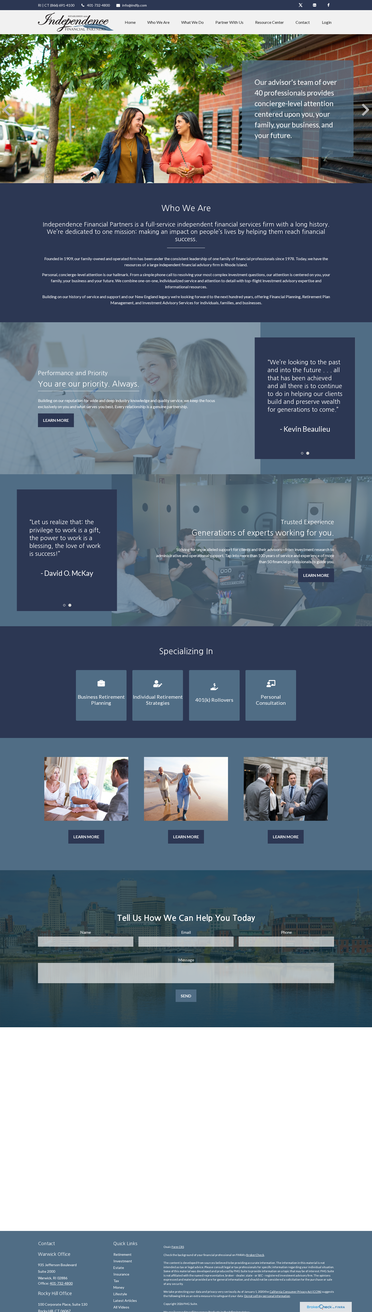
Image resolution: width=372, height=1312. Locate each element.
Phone (286, 932)
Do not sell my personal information (267, 1296)
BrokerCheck (255, 1255)
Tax (116, 1281)
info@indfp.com (134, 5)
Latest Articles (125, 1300)
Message (186, 959)
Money (118, 1287)
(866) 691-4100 (62, 5)
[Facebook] (328, 5)
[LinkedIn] (314, 5)
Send (186, 995)
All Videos (121, 1307)
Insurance (121, 1274)
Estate (118, 1267)
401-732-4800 (98, 5)
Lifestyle (120, 1294)
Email (186, 932)
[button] (130, 22)
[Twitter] (300, 5)
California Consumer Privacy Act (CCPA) (295, 1291)
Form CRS (178, 1246)
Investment (122, 1261)
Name (85, 932)
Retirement (122, 1254)
